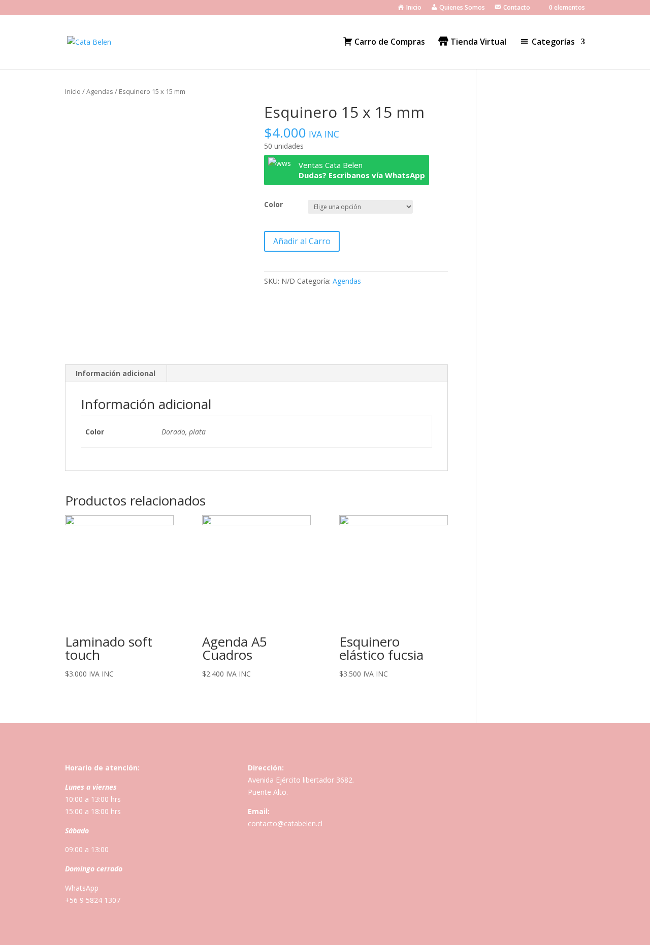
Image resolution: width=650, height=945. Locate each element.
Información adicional (115, 373)
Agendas (99, 91)
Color (273, 204)
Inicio (73, 91)
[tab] (115, 373)
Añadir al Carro (302, 241)
